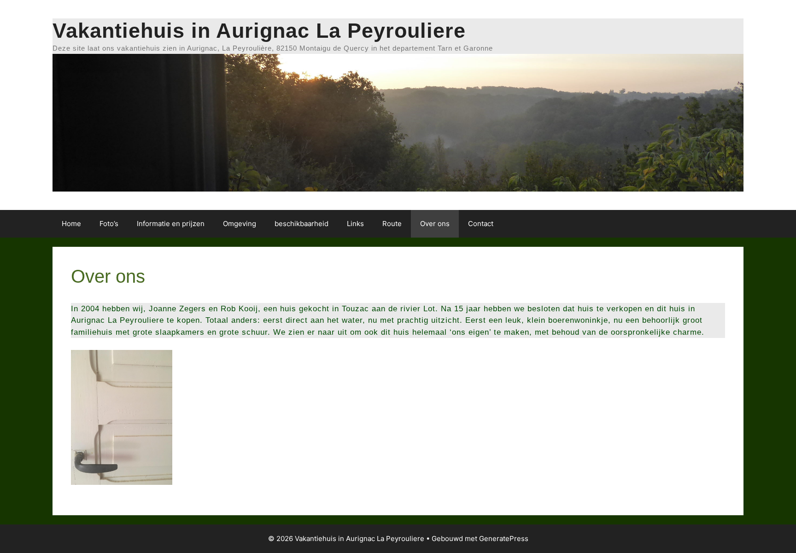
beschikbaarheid (301, 223)
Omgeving (239, 223)
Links (355, 223)
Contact (480, 223)
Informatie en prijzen (171, 223)
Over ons (435, 223)
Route (392, 223)
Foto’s (109, 223)
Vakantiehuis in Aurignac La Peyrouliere (259, 30)
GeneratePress (503, 538)
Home (71, 223)
